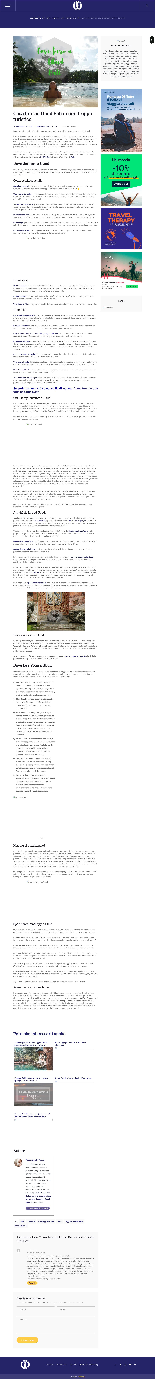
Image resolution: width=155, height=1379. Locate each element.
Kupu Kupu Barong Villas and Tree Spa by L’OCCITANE (35, 333)
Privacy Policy (109, 307)
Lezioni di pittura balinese (24, 549)
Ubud (59, 1221)
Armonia (81, 1377)
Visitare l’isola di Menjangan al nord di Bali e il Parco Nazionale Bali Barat (32, 1115)
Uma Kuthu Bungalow (22, 194)
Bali (22, 1221)
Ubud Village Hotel (21, 370)
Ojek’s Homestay (20, 286)
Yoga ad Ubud (21, 1226)
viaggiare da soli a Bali (74, 1221)
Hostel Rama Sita (20, 186)
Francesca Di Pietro (24, 126)
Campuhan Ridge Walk (78, 531)
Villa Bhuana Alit (20, 304)
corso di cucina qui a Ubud (82, 557)
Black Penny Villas (21, 326)
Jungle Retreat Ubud (21, 341)
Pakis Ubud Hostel (21, 230)
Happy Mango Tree (21, 215)
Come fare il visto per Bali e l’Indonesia (73, 1078)
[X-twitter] (125, 1364)
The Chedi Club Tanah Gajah (25, 377)
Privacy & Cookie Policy (89, 1364)
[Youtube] (130, 1364)
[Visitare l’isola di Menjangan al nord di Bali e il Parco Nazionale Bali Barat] (33, 1131)
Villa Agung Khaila (21, 362)
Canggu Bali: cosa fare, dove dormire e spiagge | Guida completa (32, 1079)
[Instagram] (115, 1364)
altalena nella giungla (76, 521)
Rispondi (32, 1283)
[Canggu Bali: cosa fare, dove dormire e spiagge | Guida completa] (33, 1099)
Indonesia (31, 1221)
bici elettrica (40, 521)
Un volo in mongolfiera (23, 541)
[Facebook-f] (120, 1364)
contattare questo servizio (75, 656)
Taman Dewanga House (23, 204)
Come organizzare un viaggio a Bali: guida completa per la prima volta (30, 1043)
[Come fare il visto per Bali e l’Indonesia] (74, 1096)
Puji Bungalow (19, 296)
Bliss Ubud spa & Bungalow (24, 354)
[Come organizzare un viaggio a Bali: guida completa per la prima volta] (33, 1059)
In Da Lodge (18, 222)
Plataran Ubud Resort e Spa (24, 315)
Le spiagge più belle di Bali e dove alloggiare (70, 1043)
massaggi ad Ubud (46, 1221)
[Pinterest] (135, 1364)
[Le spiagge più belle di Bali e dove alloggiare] (74, 1063)
